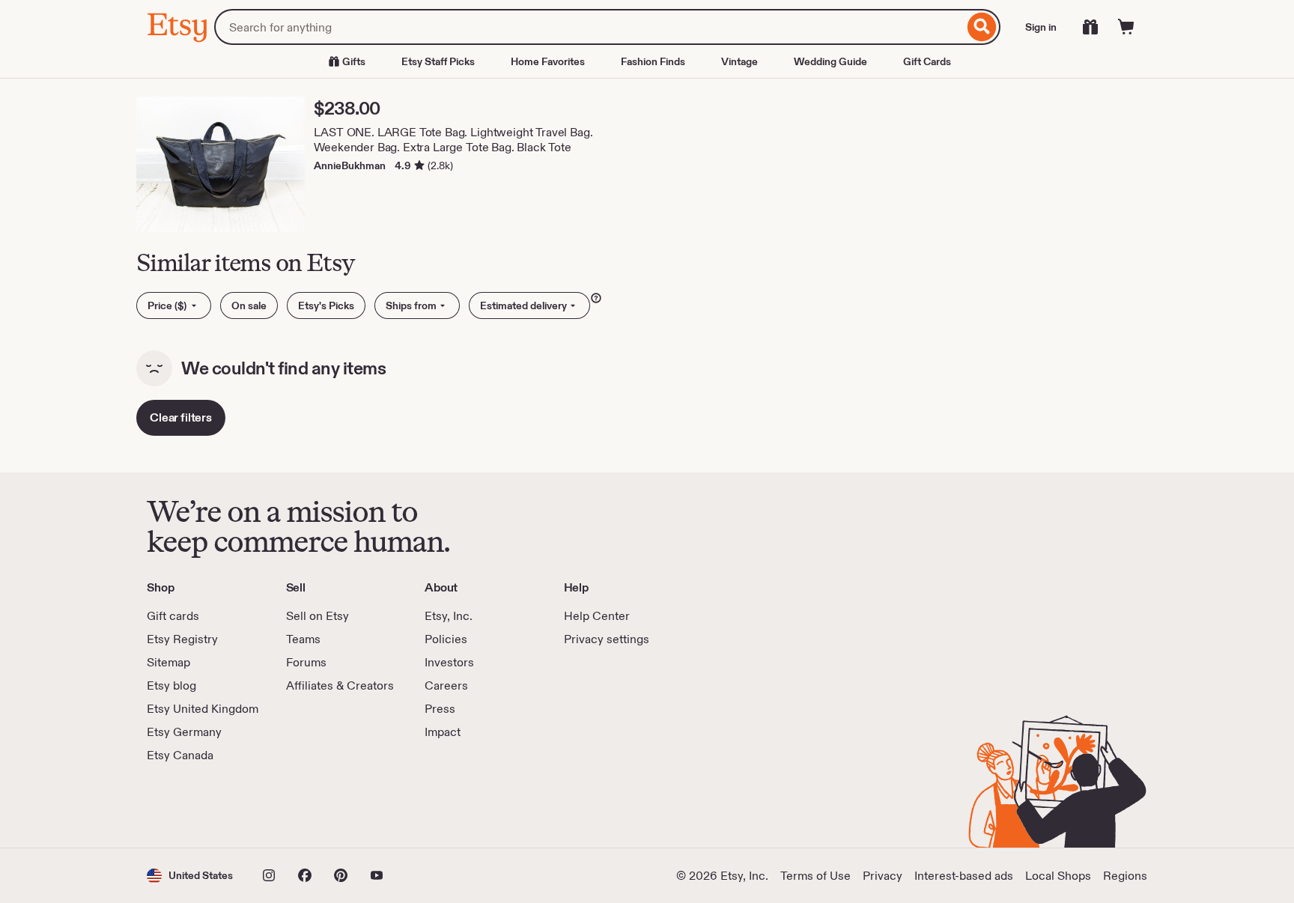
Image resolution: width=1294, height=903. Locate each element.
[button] (190, 875)
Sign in (1041, 27)
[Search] (982, 27)
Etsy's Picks (326, 305)
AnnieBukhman (350, 165)
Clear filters (181, 417)
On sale (249, 305)
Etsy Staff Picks (438, 61)
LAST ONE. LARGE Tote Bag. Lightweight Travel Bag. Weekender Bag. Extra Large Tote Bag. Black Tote (453, 139)
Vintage (739, 61)
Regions (1125, 876)
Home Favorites (548, 61)
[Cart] (1126, 27)
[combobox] (589, 27)
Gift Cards (927, 61)
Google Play (310, 806)
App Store (197, 806)
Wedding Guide (830, 61)
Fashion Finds (653, 61)
